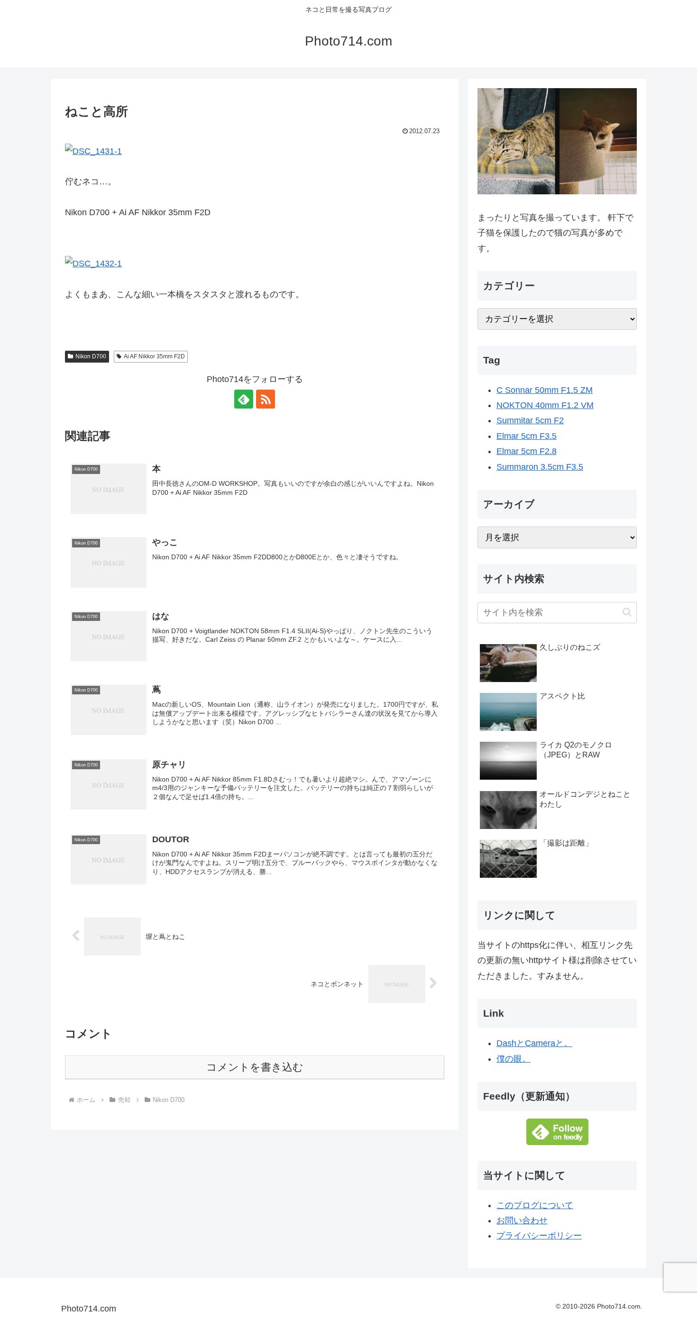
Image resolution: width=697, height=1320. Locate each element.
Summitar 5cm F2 (530, 420)
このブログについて (534, 1205)
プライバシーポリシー (539, 1235)
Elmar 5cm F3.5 (526, 436)
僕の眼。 (513, 1059)
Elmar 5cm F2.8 (526, 451)
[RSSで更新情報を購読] (265, 399)
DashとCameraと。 (534, 1043)
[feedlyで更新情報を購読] (243, 399)
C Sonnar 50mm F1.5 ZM (544, 390)
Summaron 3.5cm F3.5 (539, 467)
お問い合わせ (522, 1220)
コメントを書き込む (254, 1067)
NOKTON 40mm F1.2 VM (545, 405)
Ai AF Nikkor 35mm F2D (154, 356)
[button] (627, 612)
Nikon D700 (90, 356)
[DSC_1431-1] (93, 150)
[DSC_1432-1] (93, 263)
